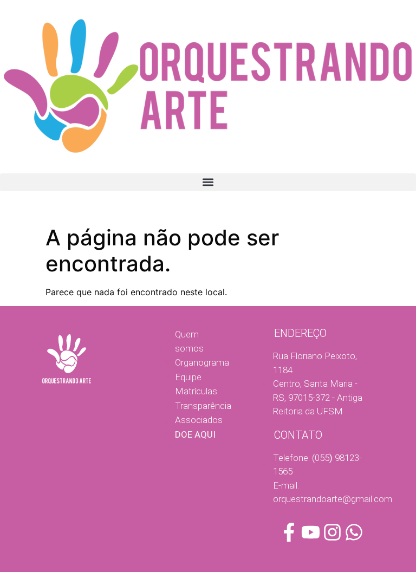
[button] (208, 182)
